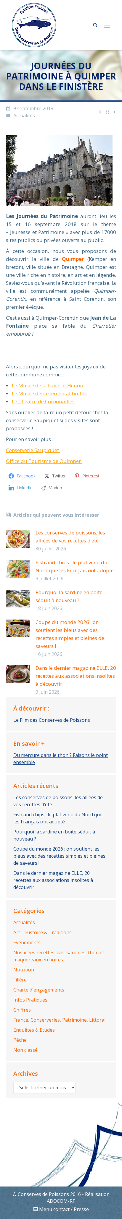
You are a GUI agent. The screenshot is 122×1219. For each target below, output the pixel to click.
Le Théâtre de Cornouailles (43, 401)
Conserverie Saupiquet (33, 450)
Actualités (24, 115)
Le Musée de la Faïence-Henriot (48, 385)
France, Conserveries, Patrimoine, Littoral (59, 1020)
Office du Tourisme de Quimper (44, 461)
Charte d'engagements (38, 989)
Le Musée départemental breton (49, 393)
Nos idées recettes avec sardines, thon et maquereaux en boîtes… (58, 956)
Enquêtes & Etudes (34, 1030)
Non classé (25, 1050)
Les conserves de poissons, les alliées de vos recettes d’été (70, 536)
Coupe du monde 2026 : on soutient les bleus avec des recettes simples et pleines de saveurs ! (70, 634)
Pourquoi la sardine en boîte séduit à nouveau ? (69, 596)
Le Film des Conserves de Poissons (51, 720)
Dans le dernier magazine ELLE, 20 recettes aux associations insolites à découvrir (76, 675)
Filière (20, 979)
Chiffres (22, 1010)
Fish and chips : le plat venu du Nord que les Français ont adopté (75, 566)
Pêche (20, 1040)
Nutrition (23, 969)
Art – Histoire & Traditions (42, 932)
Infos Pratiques (30, 1000)
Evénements (27, 942)
